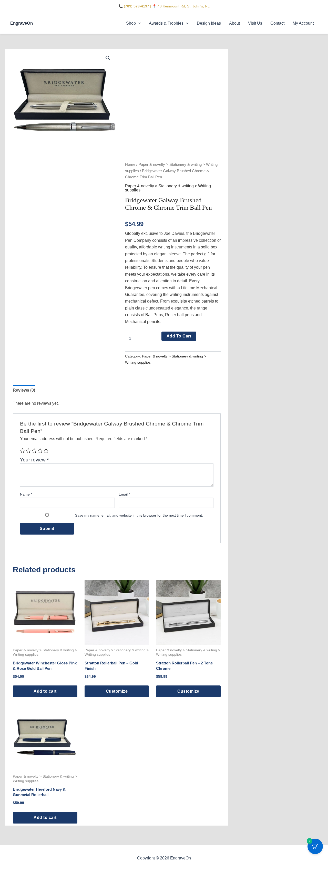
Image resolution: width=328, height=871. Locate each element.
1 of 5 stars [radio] (22, 450)
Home (130, 164)
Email (124, 494)
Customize (117, 691)
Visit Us (255, 23)
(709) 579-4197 (136, 6)
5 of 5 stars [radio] (46, 450)
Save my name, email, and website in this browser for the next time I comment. (139, 515)
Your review (34, 459)
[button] (138, 23)
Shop (131, 23)
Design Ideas (209, 23)
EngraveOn (21, 23)
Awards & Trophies (166, 23)
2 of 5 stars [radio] (28, 450)
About (234, 23)
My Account (303, 23)
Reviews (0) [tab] (24, 390)
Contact (277, 23)
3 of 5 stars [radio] (34, 450)
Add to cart (179, 336)
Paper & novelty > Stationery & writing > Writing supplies (168, 188)
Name (26, 494)
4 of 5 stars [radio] (40, 450)
